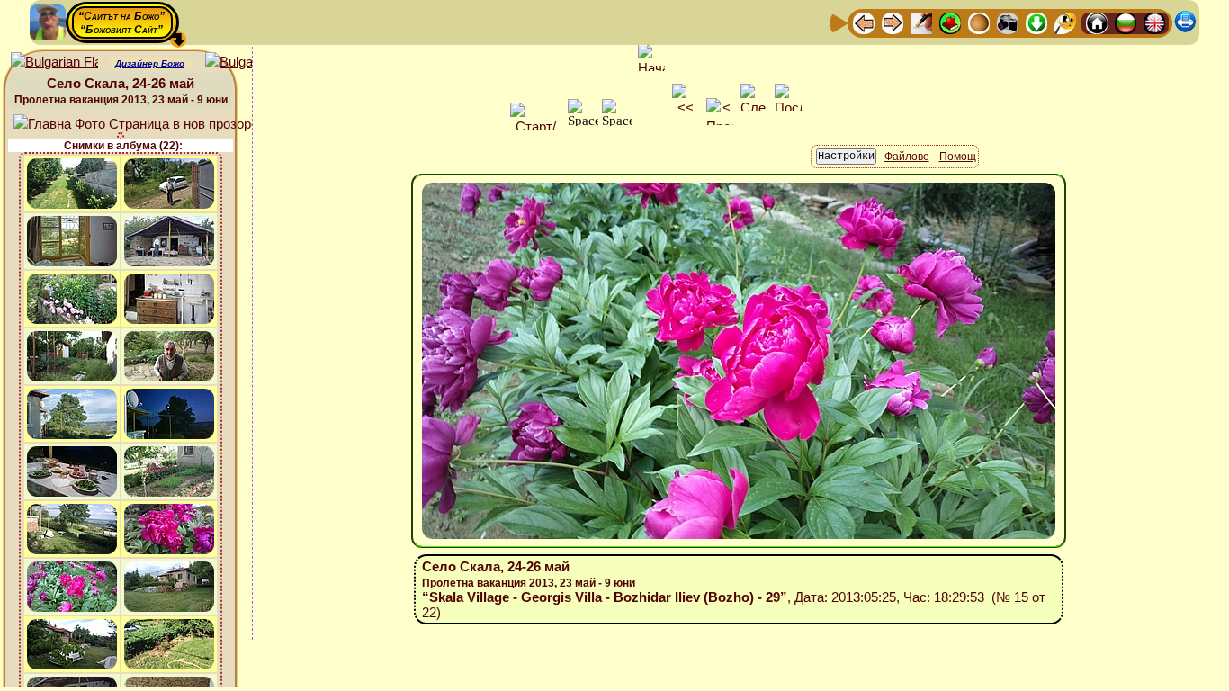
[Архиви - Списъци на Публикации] (921, 22)
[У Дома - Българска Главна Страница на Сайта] (1125, 22)
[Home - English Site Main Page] (1154, 22)
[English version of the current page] (54, 62)
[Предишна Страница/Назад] (864, 22)
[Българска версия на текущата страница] (248, 62)
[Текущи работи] (979, 22)
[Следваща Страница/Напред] (892, 22)
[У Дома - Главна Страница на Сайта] (1097, 22)
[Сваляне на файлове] (1036, 22)
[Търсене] (1065, 22)
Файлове (906, 156)
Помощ (957, 156)
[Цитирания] (950, 22)
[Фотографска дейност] (1007, 22)
